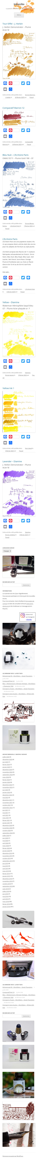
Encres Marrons (30, 95)
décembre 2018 (7, 879)
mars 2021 (6, 818)
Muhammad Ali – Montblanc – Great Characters (17, 676)
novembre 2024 (7, 772)
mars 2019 (6, 871)
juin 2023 (5, 790)
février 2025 (6, 764)
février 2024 (6, 780)
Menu (19, 15)
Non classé (28, 448)
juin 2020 (5, 838)
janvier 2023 (6, 792)
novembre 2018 (7, 881)
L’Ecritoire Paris (10, 239)
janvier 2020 (6, 851)
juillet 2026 (6, 757)
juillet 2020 (6, 836)
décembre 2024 (7, 770)
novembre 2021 (7, 803)
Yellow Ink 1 (8, 388)
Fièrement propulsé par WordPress (13, 1156)
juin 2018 (5, 894)
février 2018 (6, 904)
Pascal (31, 97)
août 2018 (6, 889)
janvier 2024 (6, 782)
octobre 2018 (7, 884)
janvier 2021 (6, 823)
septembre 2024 (8, 775)
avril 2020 (5, 843)
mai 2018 (5, 896)
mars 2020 (6, 846)
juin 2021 (5, 810)
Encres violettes (10, 535)
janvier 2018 (6, 907)
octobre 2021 (7, 805)
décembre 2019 (7, 853)
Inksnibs (19, 4)
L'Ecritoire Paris (15, 226)
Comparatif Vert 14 (8, 681)
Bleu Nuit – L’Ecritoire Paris (15, 154)
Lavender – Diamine (12, 461)
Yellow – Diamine (11, 302)
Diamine (27, 373)
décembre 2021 (7, 800)
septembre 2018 (8, 886)
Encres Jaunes (9, 375)
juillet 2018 (6, 891)
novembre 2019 (7, 856)
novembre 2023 (7, 787)
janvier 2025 (6, 767)
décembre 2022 (7, 795)
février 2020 (6, 848)
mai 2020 (5, 841)
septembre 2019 (8, 861)
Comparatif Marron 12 (13, 107)
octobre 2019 (7, 858)
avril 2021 (5, 815)
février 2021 (6, 820)
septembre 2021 (8, 808)
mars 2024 (6, 777)
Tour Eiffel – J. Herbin (13, 23)
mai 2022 (5, 797)
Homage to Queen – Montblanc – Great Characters (18, 689)
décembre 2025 (7, 759)
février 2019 (6, 874)
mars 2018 (6, 901)
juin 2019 (5, 863)
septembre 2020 (8, 833)
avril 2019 (5, 868)
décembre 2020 (7, 825)
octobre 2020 (7, 830)
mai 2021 (5, 813)
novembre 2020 (7, 828)
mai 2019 (5, 866)
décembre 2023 (7, 785)
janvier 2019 (6, 876)
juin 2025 (5, 762)
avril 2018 (5, 899)
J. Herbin (8, 97)
